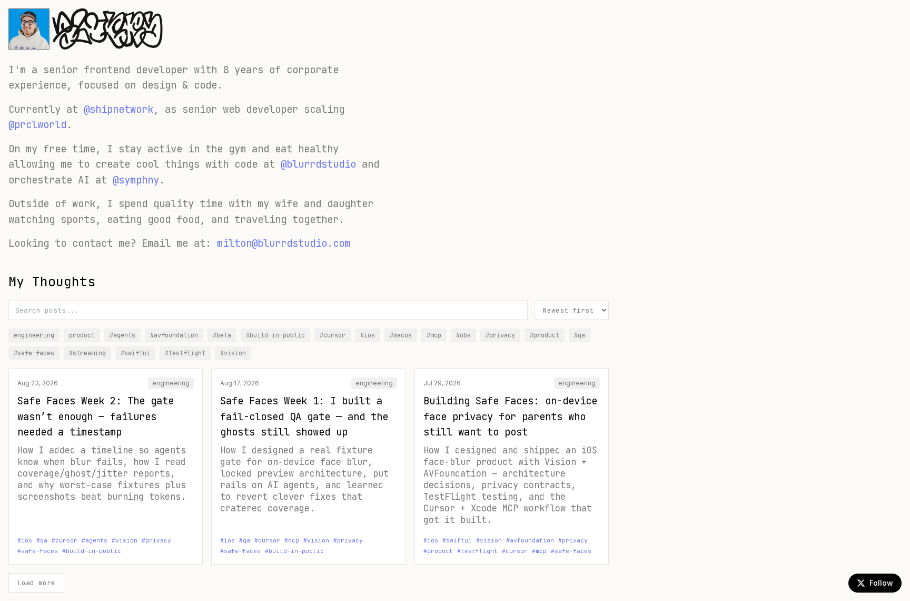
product (82, 335)
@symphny (136, 180)
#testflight (185, 353)
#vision (233, 353)
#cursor (332, 335)
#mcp (434, 335)
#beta (222, 335)
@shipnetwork (118, 109)
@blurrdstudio (318, 164)
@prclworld (37, 124)
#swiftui (135, 353)
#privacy (500, 335)
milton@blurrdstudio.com (283, 243)
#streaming (87, 353)
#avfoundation (174, 335)
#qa (579, 335)
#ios (367, 335)
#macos (401, 335)
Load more (36, 582)
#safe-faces (34, 353)
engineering (34, 335)
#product (544, 335)
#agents (122, 335)
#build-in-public (275, 335)
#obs (463, 335)
